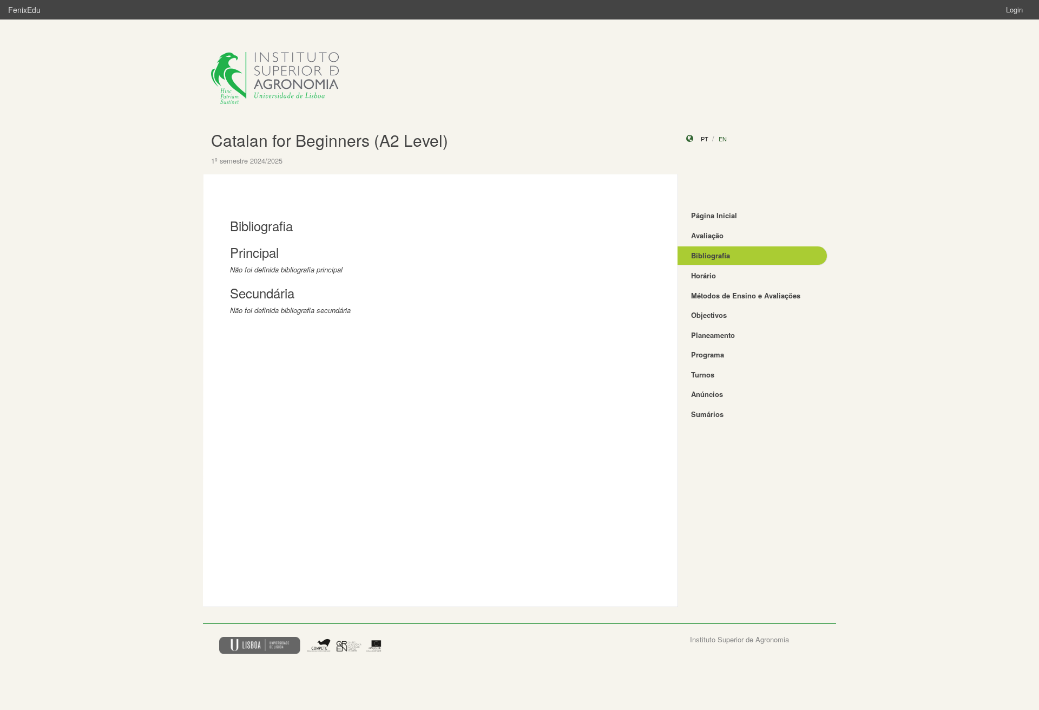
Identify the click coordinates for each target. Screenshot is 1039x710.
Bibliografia (710, 255)
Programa (707, 354)
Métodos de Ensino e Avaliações (745, 295)
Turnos (702, 374)
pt (704, 138)
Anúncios (707, 394)
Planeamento (713, 335)
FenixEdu (24, 9)
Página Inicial (714, 215)
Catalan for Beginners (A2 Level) (329, 140)
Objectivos (709, 315)
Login (1014, 9)
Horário (703, 275)
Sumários (707, 414)
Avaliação (707, 235)
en (723, 138)
